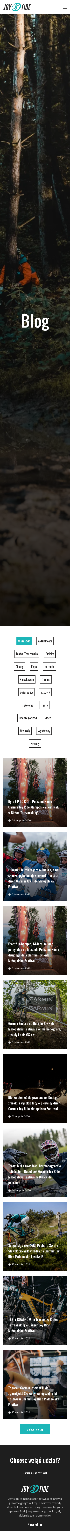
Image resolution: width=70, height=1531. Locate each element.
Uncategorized (28, 717)
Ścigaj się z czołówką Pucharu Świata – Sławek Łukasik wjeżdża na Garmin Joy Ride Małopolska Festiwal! (34, 1251)
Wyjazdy (25, 730)
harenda (50, 666)
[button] (35, 1429)
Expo (34, 666)
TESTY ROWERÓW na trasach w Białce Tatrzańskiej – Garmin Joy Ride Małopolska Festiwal (33, 1325)
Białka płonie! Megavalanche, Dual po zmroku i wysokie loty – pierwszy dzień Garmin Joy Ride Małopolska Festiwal (34, 1103)
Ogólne (46, 679)
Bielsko (50, 653)
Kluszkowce (27, 679)
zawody (35, 743)
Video (48, 717)
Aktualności (45, 640)
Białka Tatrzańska (27, 653)
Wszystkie (24, 640)
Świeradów (26, 692)
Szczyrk (45, 692)
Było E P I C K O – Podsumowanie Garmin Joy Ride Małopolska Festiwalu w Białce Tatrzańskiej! (33, 807)
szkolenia (27, 705)
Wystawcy (44, 730)
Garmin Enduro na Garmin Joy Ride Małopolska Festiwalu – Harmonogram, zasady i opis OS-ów (34, 1029)
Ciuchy (19, 666)
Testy (44, 705)
